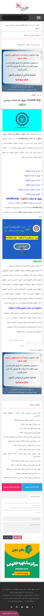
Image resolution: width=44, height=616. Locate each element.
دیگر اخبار (32, 25)
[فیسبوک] (32, 607)
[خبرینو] (22, 12)
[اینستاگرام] (17, 607)
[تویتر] (22, 607)
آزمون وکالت (33, 350)
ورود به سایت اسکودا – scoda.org (28, 44)
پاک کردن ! (8, 537)
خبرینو (21, 589)
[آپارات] (11, 607)
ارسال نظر (17, 537)
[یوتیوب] (27, 607)
